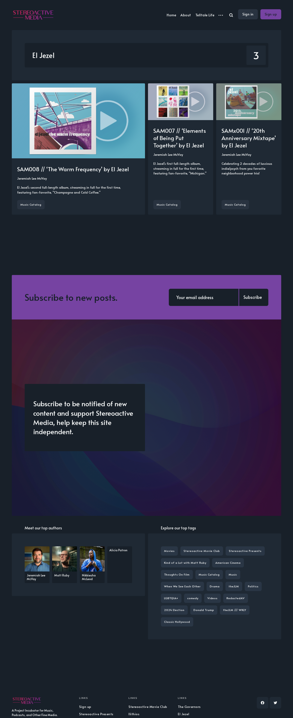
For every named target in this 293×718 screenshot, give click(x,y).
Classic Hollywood (177, 622)
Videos (212, 598)
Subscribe (252, 297)
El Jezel (183, 714)
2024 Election (174, 610)
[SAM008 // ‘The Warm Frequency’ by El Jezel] (78, 149)
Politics (253, 586)
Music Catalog (30, 204)
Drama (215, 586)
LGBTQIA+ (171, 598)
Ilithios (133, 714)
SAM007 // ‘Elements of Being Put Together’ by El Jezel (179, 138)
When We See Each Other (182, 586)
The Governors (189, 706)
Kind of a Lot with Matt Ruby (185, 563)
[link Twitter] (275, 703)
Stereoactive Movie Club (202, 551)
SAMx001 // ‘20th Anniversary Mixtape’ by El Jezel (249, 138)
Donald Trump (203, 610)
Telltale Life (204, 14)
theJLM (234, 586)
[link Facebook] (262, 703)
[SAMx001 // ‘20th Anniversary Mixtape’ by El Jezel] (248, 149)
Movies (169, 551)
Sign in (248, 14)
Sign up (271, 14)
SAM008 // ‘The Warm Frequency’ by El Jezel (73, 169)
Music (233, 574)
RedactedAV (236, 598)
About (185, 14)
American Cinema (228, 563)
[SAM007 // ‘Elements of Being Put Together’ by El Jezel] (180, 149)
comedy (192, 598)
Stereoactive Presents (245, 551)
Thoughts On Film (177, 574)
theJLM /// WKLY (234, 610)
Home (171, 14)
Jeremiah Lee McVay (32, 178)
